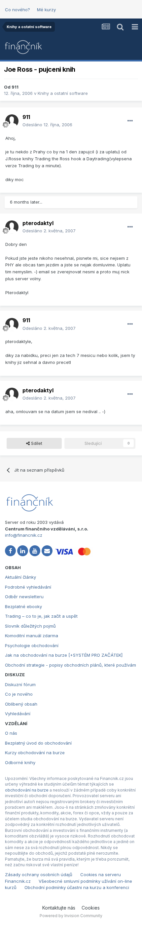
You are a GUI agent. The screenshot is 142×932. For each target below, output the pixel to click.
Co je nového (19, 694)
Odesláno (47, 124)
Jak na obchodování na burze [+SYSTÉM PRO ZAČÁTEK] (64, 655)
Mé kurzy (46, 9)
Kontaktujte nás (58, 908)
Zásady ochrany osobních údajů (38, 874)
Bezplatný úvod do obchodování (38, 743)
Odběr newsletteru (24, 596)
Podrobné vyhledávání (28, 587)
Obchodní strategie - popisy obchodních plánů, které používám (70, 665)
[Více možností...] (130, 121)
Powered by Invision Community (71, 915)
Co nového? (17, 9)
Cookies (91, 908)
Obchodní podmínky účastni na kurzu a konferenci (76, 887)
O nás (11, 733)
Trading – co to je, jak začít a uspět (41, 616)
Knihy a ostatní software (63, 93)
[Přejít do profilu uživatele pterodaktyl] (11, 227)
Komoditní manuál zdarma (31, 635)
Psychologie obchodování (31, 645)
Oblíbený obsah (21, 704)
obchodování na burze (27, 790)
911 (15, 87)
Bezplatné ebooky (23, 606)
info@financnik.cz (23, 535)
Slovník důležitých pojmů (30, 626)
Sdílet (36, 443)
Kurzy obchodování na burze (35, 752)
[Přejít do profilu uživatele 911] (11, 121)
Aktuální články (20, 577)
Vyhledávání (17, 713)
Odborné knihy (20, 762)
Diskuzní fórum (20, 684)
